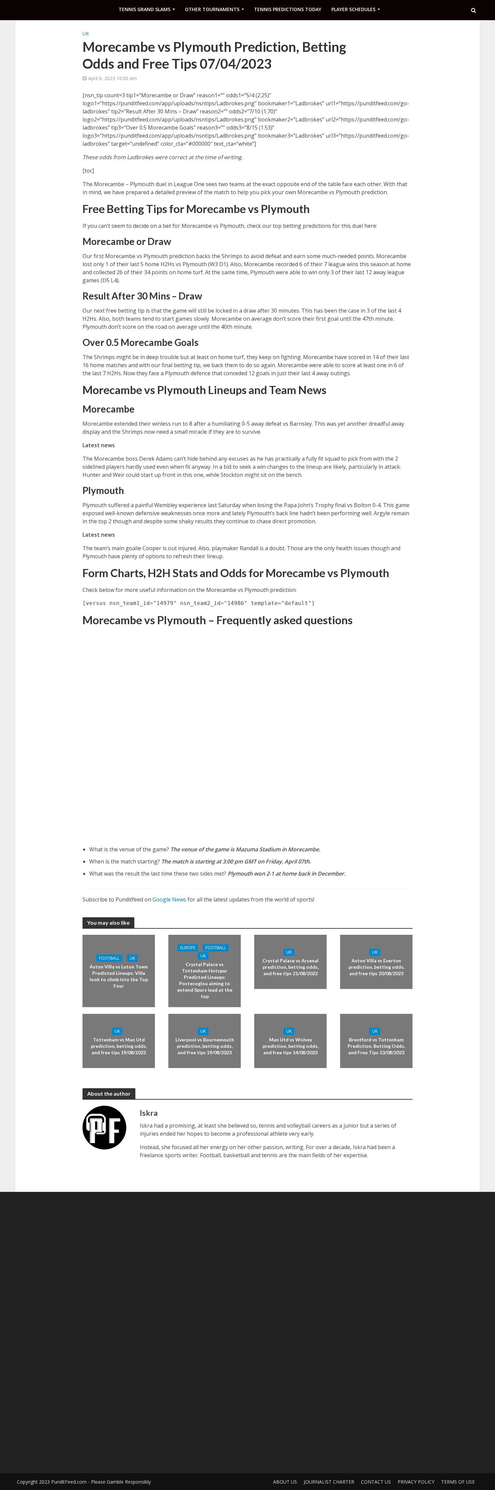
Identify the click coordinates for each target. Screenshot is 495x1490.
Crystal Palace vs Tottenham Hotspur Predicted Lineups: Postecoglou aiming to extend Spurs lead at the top (204, 980)
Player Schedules (353, 9)
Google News (169, 899)
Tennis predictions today (287, 9)
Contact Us (376, 1482)
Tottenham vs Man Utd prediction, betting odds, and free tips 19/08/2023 (119, 1046)
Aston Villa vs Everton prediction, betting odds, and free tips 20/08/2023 (376, 967)
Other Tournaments (212, 9)
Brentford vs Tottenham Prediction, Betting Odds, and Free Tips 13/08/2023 (376, 1046)
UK (85, 33)
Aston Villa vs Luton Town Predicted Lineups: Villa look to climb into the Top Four (119, 975)
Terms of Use (458, 1482)
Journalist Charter (329, 1482)
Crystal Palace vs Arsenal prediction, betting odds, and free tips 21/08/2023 (290, 967)
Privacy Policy (416, 1482)
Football (109, 958)
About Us (285, 1482)
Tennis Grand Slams (144, 9)
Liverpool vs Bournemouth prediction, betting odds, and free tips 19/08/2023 (204, 1046)
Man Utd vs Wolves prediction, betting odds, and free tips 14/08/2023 (291, 1046)
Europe (187, 947)
